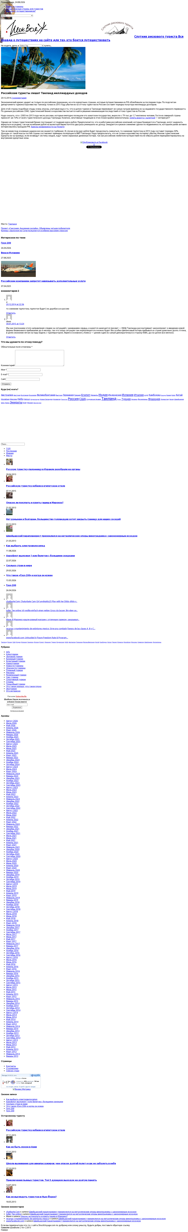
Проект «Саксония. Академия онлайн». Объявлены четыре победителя (35, 228)
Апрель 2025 (12, 753)
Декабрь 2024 (12, 760)
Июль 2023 (11, 790)
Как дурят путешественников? (21, 11)
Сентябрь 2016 (13, 955)
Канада (163, 395)
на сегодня (9, 1086)
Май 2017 (10, 939)
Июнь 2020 (11, 863)
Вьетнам (59, 395)
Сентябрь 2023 (13, 785)
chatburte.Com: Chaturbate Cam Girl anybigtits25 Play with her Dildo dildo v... (41, 601)
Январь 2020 (12, 872)
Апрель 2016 (12, 966)
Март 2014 (11, 1024)
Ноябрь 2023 (12, 780)
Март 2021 (11, 845)
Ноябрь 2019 (12, 877)
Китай (179, 395)
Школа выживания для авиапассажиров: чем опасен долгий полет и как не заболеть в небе (61, 1163)
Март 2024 (11, 771)
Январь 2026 (12, 734)
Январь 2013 (12, 1056)
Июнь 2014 (11, 1017)
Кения (168, 395)
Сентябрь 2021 (13, 833)
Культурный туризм (15, 661)
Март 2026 (11, 730)
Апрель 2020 (12, 865)
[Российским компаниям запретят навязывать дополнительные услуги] (18, 276)
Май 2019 (10, 891)
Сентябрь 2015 (13, 983)
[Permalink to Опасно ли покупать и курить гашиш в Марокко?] (9, 498)
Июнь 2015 (11, 989)
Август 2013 (12, 1040)
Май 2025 (10, 751)
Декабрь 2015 (12, 976)
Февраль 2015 (13, 999)
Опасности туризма (15, 668)
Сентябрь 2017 (13, 932)
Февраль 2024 (13, 774)
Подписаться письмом (17, 711)
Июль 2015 (11, 987)
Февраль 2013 (13, 1054)
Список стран (12, 1071)
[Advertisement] (77, 167)
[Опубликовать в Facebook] (94, 142)
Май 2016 (10, 964)
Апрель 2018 (12, 921)
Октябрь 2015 (12, 980)
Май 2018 (10, 918)
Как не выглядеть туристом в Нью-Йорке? (31, 1196)
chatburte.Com (13, 1212)
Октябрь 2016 (12, 953)
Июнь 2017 (11, 937)
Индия (103, 394)
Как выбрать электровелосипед (25, 545)
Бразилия (32, 395)
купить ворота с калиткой (142, 118)
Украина (134, 399)
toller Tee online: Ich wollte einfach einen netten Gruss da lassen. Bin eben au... (42, 610)
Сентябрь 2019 (13, 881)
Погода (4, 1075)
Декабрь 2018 (12, 902)
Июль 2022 (11, 813)
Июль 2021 (11, 836)
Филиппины (143, 399)
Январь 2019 (12, 900)
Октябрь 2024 (12, 764)
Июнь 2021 (11, 838)
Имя (3, 370)
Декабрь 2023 (12, 778)
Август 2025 (12, 744)
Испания (127, 394)
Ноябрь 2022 (12, 803)
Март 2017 (11, 941)
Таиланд (12, 224)
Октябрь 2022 (12, 806)
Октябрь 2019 (12, 879)
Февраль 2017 (13, 943)
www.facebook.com (15, 1221)
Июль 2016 (11, 960)
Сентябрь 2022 (13, 808)
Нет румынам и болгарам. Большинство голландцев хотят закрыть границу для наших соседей (63, 519)
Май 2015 (10, 992)
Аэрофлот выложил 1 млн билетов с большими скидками (40, 555)
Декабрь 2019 (12, 875)
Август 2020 (12, 858)
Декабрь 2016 (12, 948)
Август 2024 (12, 767)
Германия (68, 395)
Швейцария (179, 399)
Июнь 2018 (11, 916)
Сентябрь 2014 (13, 1010)
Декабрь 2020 (12, 849)
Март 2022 (11, 822)
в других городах (30, 1086)
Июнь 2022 (11, 815)
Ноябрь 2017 (12, 930)
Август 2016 (12, 957)
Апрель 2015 (12, 994)
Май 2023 (10, 794)
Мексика (13, 399)
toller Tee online (13, 1214)
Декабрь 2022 (12, 801)
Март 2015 (11, 996)
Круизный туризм (14, 659)
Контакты (11, 1066)
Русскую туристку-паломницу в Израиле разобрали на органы (43, 469)
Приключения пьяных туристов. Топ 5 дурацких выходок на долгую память (51, 1180)
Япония (30, 403)
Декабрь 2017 (12, 927)
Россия (73, 399)
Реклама (10, 672)
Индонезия (114, 395)
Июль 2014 (11, 1015)
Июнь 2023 (11, 792)
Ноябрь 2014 (12, 1005)
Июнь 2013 (11, 1045)
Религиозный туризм (16, 675)
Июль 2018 (11, 914)
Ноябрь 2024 (12, 762)
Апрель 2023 (12, 796)
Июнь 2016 (11, 962)
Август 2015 (12, 985)
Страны (9, 682)
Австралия (7, 395)
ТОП (8, 449)
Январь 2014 (12, 1028)
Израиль (94, 395)
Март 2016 (11, 969)
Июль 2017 (11, 934)
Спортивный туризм (16, 679)
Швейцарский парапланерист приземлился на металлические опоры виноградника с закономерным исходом (71, 536)
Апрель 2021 (12, 842)
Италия (139, 394)
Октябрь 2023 (12, 783)
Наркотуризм (12, 663)
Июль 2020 (11, 861)
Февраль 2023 (13, 799)
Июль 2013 (11, 1042)
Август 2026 (12, 721)
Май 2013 (10, 1047)
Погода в (20, 1078)
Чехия (171, 399)
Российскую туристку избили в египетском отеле (35, 486)
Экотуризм (11, 689)
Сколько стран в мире (19, 565)
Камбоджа (154, 395)
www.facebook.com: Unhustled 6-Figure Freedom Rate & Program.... (37, 637)
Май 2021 (10, 840)
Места (9, 455)
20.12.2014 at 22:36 (15, 304)
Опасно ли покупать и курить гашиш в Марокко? (34, 502)
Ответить (10, 313)
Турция (126, 398)
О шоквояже (12, 1068)
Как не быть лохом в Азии (21, 1146)
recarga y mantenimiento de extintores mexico (27, 1218)
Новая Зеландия (46, 399)
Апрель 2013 (12, 1049)
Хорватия (165, 399)
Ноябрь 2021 (12, 831)
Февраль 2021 (13, 847)
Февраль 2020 (13, 870)
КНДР (146, 395)
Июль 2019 (11, 886)
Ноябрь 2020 (12, 852)
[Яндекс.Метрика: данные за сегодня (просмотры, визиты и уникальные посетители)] (22, 1089)
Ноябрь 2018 (12, 904)
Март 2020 (11, 868)
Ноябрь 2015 (12, 978)
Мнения (10, 453)
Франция (154, 398)
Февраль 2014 (13, 1026)
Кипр (173, 395)
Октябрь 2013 (12, 1035)
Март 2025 (11, 755)
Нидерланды (34, 399)
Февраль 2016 (13, 971)
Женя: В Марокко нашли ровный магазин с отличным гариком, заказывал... (42, 619)
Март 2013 (11, 1051)
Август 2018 (12, 911)
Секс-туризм (12, 677)
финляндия (37, 403)
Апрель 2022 (12, 819)
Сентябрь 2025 (13, 741)
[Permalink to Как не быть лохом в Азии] (9, 1142)
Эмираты (16, 402)
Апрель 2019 (12, 893)
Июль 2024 (11, 769)
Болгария (25, 395)
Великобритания (46, 395)
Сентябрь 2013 (13, 1038)
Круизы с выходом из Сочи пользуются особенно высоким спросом (34, 230)
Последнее (11, 451)
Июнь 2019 (11, 888)
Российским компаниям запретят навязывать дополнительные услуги (43, 281)
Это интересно (13, 691)
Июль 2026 (11, 723)
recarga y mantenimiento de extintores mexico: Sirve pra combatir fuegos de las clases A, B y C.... (50, 628)
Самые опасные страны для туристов (24, 9)
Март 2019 (11, 895)
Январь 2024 (12, 776)
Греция (77, 395)
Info (8, 652)
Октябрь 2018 (12, 907)
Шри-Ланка (5, 403)
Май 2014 (10, 1019)
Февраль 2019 (13, 898)
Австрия (17, 395)
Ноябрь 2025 (12, 737)
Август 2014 (12, 1012)
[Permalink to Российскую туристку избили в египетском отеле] (9, 481)
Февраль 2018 (13, 925)
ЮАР (25, 403)
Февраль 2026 (13, 732)
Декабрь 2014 (12, 1003)
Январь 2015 (12, 1001)
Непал (27, 399)
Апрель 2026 (12, 728)
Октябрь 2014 (12, 1008)
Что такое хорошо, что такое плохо (23, 686)
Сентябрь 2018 (13, 909)
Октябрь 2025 (12, 739)
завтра (16, 1086)
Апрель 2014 (12, 1022)
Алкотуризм (12, 654)
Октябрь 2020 (12, 854)
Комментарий (8, 365)
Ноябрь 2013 (12, 1033)
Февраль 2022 (13, 824)
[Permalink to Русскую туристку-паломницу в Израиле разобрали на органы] (9, 464)
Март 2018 (11, 923)
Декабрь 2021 (12, 829)
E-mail (4, 374)
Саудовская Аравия (93, 399)
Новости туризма (14, 6)
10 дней (21, 1086)
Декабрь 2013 (12, 1031)
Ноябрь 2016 (12, 950)
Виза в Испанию (10, 252)
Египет (85, 394)
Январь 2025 (12, 757)
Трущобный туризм (15, 684)
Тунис (119, 399)
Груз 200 (6, 243)
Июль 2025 (11, 746)
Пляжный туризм (14, 670)
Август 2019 (12, 884)
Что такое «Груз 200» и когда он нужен (29, 575)
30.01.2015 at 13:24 (15, 324)
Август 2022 (12, 810)
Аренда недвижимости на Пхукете (47, 127)
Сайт (3, 379)
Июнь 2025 (11, 748)
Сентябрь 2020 (13, 856)
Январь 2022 (12, 826)
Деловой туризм (14, 656)
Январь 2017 (12, 946)
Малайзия (5, 399)
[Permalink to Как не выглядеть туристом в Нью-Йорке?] (9, 1192)
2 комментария (19, 98)
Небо (20, 399)
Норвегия (56, 399)
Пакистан (64, 399)
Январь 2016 (12, 973)
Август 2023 (12, 787)
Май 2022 (10, 817)
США (82, 398)
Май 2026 (10, 725)
